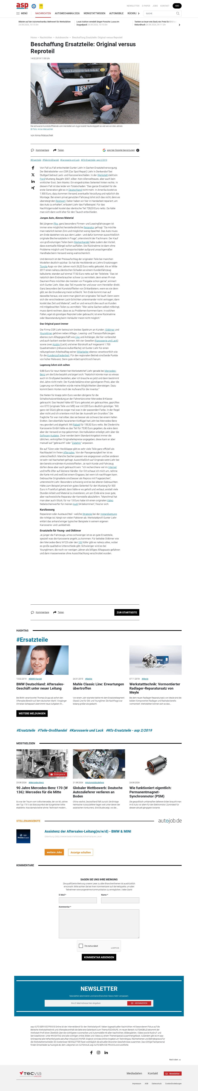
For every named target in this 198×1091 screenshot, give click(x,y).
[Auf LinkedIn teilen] (33, 181)
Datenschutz (157, 1084)
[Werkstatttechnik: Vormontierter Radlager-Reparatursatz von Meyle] (155, 660)
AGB (146, 1084)
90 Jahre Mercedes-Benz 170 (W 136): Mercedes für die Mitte (42, 790)
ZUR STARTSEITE (127, 612)
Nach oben (173, 1060)
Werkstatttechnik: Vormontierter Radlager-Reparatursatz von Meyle (154, 688)
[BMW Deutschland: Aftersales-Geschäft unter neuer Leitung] (42, 660)
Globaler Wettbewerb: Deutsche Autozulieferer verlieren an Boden (97, 792)
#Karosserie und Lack (86, 730)
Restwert (60, 201)
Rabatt (76, 424)
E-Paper (146, 6)
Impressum (136, 1084)
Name (104, 895)
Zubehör (76, 442)
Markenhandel (81, 242)
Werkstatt (102, 175)
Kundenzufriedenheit (58, 355)
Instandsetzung (108, 514)
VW (80, 542)
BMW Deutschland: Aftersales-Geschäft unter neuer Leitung (40, 686)
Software (45, 435)
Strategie (87, 514)
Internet (112, 467)
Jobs (155, 6)
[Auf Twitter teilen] (32, 175)
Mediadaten (134, 1073)
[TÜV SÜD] (33, 5)
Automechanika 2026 (67, 13)
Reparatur (89, 227)
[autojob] (170, 821)
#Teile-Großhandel (52, 730)
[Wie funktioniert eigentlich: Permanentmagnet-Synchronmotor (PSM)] (155, 764)
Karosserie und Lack (106, 340)
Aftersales (69, 452)
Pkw (56, 223)
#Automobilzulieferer (94, 782)
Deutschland (75, 189)
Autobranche (61, 37)
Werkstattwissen (94, 13)
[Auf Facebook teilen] (33, 168)
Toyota (43, 266)
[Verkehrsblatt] (40, 5)
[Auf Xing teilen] (33, 188)
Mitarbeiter (83, 351)
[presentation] (179, 24)
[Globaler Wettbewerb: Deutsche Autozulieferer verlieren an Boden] (99, 764)
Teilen (61, 150)
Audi (75, 504)
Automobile (116, 13)
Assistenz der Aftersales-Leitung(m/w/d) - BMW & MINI (88, 831)
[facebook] (91, 1052)
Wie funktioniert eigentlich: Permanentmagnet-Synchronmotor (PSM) (150, 792)
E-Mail (62, 895)
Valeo (110, 500)
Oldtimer (110, 329)
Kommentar (64, 907)
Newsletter (133, 6)
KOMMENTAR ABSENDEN (99, 957)
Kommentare (42, 150)
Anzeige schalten (81, 852)
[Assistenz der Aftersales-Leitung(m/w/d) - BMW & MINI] (23, 836)
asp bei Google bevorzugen (121, 150)
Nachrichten (43, 13)
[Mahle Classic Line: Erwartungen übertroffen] (99, 660)
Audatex (54, 435)
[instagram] (98, 1052)
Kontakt (164, 6)
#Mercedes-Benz (36, 782)
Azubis (56, 344)
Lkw (77, 337)
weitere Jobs (54, 852)
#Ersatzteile (32, 639)
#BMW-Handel (35, 679)
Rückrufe (133, 13)
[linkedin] (106, 1052)
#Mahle (88, 679)
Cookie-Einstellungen (173, 1084)
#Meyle (145, 679)
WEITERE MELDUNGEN (32, 713)
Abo (177, 6)
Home (34, 37)
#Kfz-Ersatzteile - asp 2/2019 (129, 730)
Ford (42, 178)
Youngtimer (46, 333)
